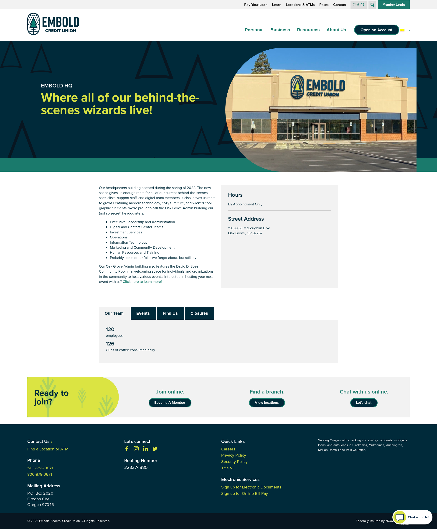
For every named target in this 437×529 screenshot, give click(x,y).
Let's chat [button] (363, 402)
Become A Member (169, 402)
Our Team (114, 313)
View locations (267, 402)
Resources (308, 29)
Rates (324, 4)
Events (143, 313)
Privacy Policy (233, 455)
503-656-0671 (40, 468)
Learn (276, 4)
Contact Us (40, 441)
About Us (336, 29)
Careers (228, 449)
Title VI (227, 468)
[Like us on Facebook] (126, 449)
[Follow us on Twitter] (155, 449)
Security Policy (234, 462)
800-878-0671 (39, 474)
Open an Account (376, 30)
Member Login (394, 4)
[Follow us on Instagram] (136, 449)
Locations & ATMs (300, 4)
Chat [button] (356, 4)
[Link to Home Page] (53, 25)
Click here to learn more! (142, 281)
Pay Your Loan (255, 4)
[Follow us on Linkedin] (145, 449)
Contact (339, 4)
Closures (199, 313)
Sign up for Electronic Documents (251, 487)
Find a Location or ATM (48, 449)
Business (280, 29)
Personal (254, 29)
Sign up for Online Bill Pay (244, 493)
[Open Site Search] (372, 5)
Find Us (170, 313)
